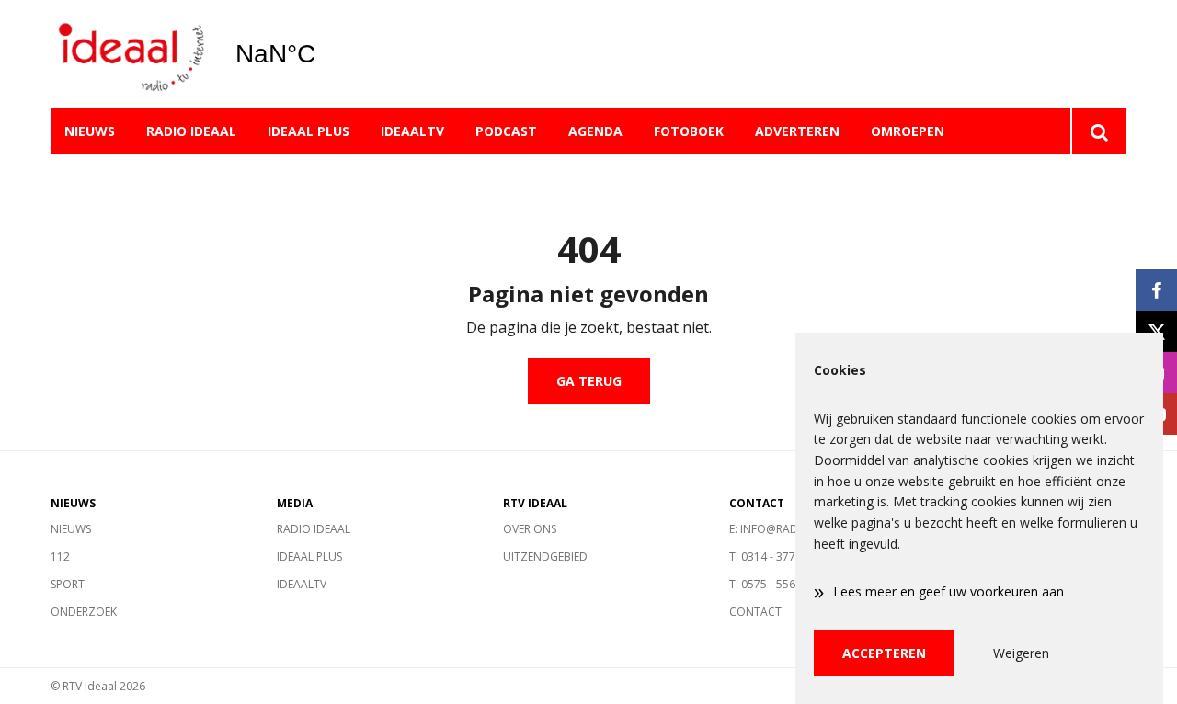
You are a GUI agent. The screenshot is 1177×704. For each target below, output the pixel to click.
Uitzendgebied (545, 556)
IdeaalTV (412, 131)
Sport (68, 584)
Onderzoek (84, 611)
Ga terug (589, 381)
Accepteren (884, 653)
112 (60, 556)
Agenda (595, 131)
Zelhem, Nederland (322, 54)
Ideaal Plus (308, 131)
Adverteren (797, 131)
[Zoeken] (1098, 131)
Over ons (529, 529)
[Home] (129, 55)
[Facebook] (1156, 290)
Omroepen (907, 131)
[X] (1156, 331)
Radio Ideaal (191, 131)
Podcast (506, 131)
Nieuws (89, 131)
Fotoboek (689, 131)
